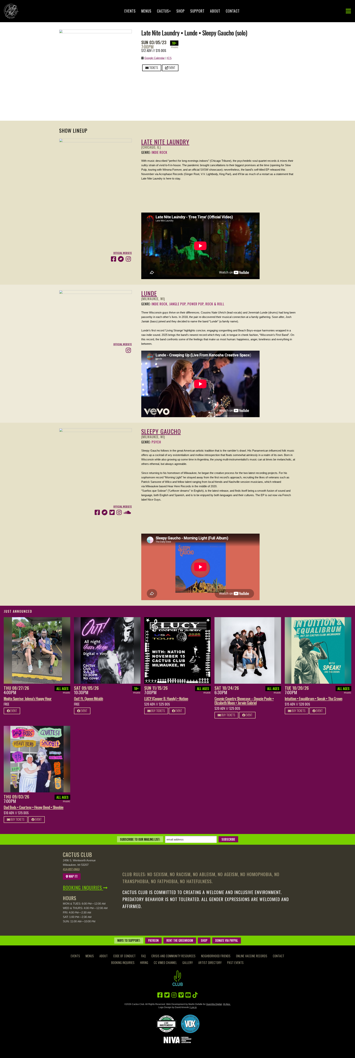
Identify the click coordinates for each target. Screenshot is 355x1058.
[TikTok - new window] (195, 995)
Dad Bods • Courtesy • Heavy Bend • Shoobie (33, 807)
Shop (180, 11)
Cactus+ (164, 11)
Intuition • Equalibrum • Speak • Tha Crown (313, 698)
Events (130, 11)
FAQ (143, 956)
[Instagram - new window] (128, 259)
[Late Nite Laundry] (95, 140)
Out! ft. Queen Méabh (88, 698)
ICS (169, 58)
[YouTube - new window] (188, 995)
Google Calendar (154, 58)
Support (197, 11)
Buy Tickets (158, 710)
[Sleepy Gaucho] (95, 430)
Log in (193, 1007)
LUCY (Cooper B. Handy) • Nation (166, 698)
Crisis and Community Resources (173, 956)
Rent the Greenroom (179, 940)
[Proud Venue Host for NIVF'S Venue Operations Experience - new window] (190, 1024)
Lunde (149, 293)
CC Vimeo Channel (165, 962)
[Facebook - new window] (113, 259)
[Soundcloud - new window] (127, 512)
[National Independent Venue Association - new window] (177, 1040)
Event (171, 67)
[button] (348, 11)
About (215, 11)
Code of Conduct (124, 956)
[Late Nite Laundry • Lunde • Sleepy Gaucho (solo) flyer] (95, 31)
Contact (233, 11)
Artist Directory (210, 962)
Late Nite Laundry (165, 141)
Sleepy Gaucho (161, 431)
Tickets (153, 67)
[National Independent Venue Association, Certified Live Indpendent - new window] (166, 1024)
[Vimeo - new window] (181, 995)
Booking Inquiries (83, 887)
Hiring (144, 962)
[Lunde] (95, 292)
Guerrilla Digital (214, 1004)
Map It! (73, 876)
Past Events (235, 962)
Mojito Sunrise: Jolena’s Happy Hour (28, 698)
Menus (146, 11)
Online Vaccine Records (251, 956)
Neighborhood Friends (216, 956)
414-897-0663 (71, 869)
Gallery (187, 962)
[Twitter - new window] (112, 512)
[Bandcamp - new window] (121, 259)
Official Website (122, 253)
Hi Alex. (227, 1004)
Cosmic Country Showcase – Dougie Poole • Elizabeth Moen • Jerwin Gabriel (244, 701)
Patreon (153, 940)
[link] (37, 650)
